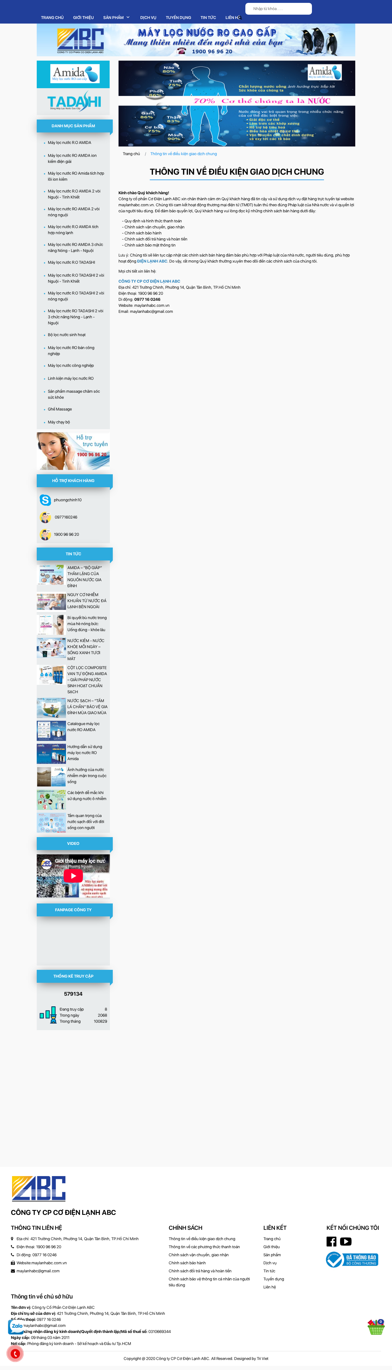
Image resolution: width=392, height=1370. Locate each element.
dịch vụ (148, 17)
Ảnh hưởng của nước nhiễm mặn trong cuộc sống (86, 775)
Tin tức (208, 17)
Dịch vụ (270, 1263)
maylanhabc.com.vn (136, 205)
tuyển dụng (178, 17)
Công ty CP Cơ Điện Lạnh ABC (63, 1212)
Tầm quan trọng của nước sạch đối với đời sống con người (85, 821)
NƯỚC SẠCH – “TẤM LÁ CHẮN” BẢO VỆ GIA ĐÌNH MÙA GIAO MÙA (87, 706)
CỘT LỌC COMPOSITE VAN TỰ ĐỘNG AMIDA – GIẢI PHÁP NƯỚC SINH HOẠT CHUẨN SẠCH (87, 679)
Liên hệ (233, 17)
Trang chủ (52, 17)
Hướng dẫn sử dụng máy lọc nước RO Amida (84, 752)
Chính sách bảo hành (187, 1263)
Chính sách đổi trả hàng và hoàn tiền (200, 1271)
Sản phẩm (113, 17)
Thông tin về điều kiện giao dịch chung (202, 1238)
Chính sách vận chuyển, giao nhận (199, 1255)
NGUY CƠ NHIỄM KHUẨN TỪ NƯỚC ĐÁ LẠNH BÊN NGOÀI (86, 600)
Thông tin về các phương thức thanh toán (204, 1246)
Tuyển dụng (273, 1279)
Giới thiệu (83, 17)
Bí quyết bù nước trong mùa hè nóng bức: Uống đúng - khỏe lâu (87, 623)
